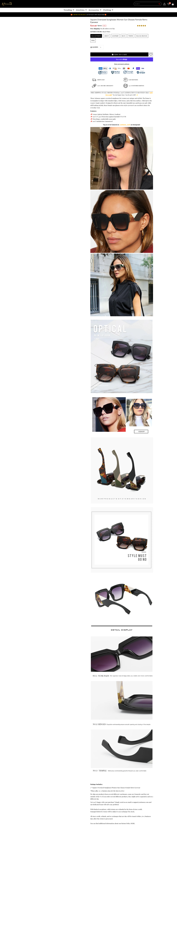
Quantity (94, 47)
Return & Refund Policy (33, 896)
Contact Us (29, 906)
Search (27, 904)
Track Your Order (31, 889)
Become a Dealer (63, 899)
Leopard (115, 36)
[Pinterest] (101, 902)
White (131, 36)
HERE (133, 823)
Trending (68, 10)
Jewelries (80, 10)
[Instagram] (112, 902)
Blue (123, 36)
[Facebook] (91, 902)
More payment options (121, 64)
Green (106, 36)
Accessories (94, 10)
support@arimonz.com (141, 802)
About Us (61, 894)
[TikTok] (91, 905)
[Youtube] (107, 902)
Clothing (107, 10)
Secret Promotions (64, 892)
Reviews (28, 901)
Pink (93, 40)
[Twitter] (96, 902)
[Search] (159, 4)
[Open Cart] (173, 4)
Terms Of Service (31, 892)
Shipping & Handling (32, 899)
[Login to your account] (164, 4)
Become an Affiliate (64, 901)
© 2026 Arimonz (29, 942)
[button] (141, 26)
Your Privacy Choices (32, 908)
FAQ (59, 896)
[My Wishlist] (169, 4)
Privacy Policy (30, 894)
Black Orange (141, 36)
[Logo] (7, 4)
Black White (96, 36)
